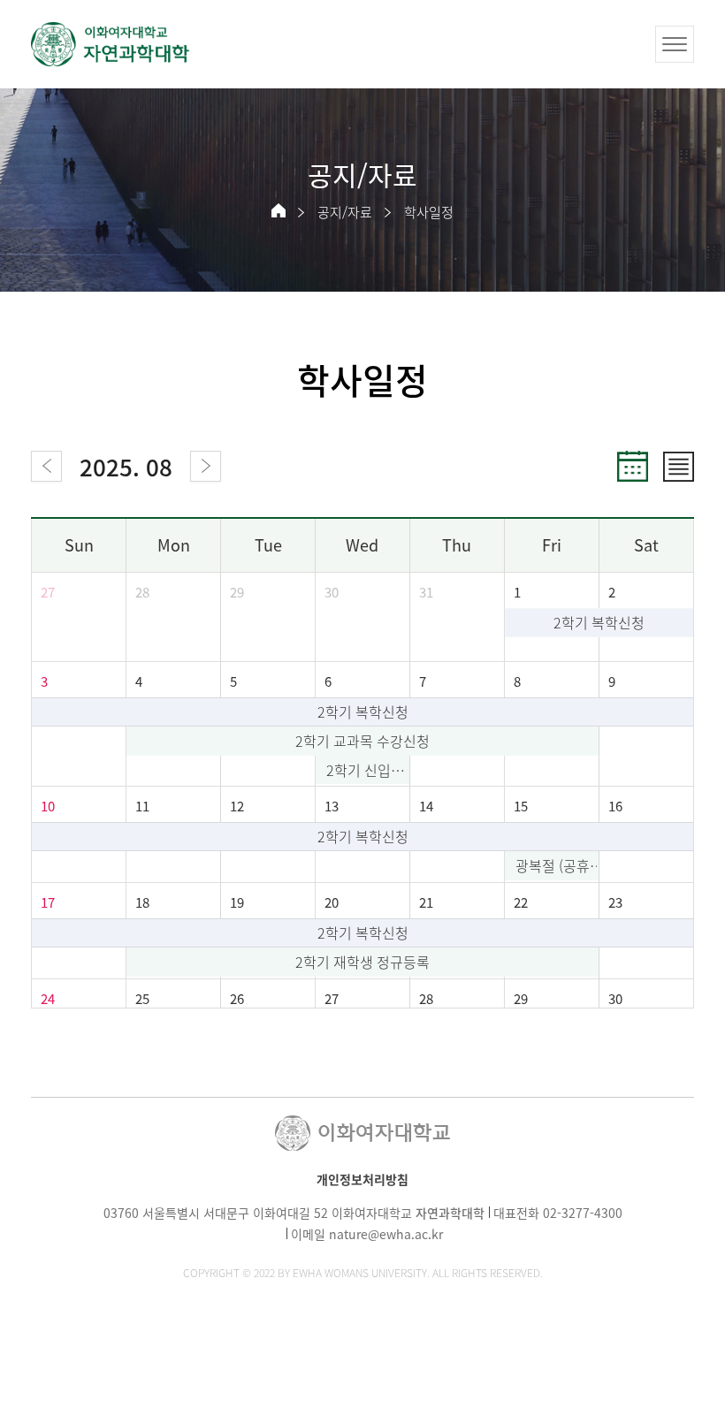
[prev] (46, 466)
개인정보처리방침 (362, 1179)
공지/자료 (344, 212)
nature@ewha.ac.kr (386, 1234)
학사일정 (429, 212)
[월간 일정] (632, 466)
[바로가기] (110, 44)
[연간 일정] (678, 466)
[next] (205, 466)
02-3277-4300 (582, 1212)
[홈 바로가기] (278, 210)
